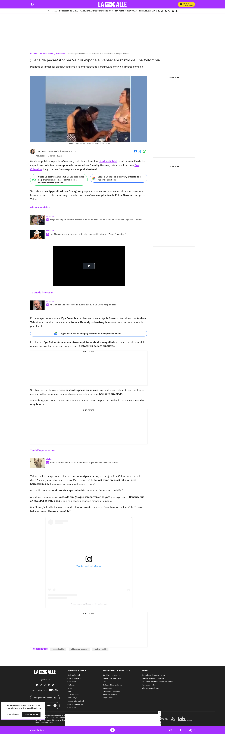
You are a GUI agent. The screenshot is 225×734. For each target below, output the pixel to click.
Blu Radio (71, 685)
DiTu (69, 691)
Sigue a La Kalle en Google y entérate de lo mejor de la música (91, 333)
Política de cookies (149, 685)
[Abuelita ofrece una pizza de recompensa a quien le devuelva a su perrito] (37, 463)
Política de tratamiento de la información (157, 682)
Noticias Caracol (73, 675)
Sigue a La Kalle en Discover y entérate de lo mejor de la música (119, 178)
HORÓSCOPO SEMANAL (68, 11)
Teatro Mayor (72, 698)
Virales (49, 459)
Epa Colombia (58, 649)
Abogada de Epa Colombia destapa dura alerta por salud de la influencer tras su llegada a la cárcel (96, 219)
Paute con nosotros (110, 695)
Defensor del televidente (112, 678)
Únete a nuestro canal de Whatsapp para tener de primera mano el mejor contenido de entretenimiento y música (61, 179)
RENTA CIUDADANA (147, 11)
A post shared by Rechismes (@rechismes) (89, 604)
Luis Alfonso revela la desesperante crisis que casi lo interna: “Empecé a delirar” (88, 234)
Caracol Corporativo (75, 704)
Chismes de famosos (79, 649)
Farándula (60, 53)
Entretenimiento (46, 53)
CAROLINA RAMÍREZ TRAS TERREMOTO (96, 11)
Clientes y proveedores (111, 691)
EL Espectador (73, 695)
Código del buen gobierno (112, 685)
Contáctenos (107, 688)
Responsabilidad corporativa (153, 678)
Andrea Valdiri (108, 161)
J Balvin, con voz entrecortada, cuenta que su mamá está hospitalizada (83, 304)
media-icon (112, 730)
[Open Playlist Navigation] (194, 730)
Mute (170, 730)
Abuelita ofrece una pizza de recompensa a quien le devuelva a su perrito (84, 462)
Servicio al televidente (111, 675)
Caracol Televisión (74, 678)
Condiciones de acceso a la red (153, 675)
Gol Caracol (71, 682)
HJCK (69, 688)
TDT (104, 682)
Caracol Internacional (75, 701)
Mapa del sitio (108, 698)
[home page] (112, 4)
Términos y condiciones (150, 688)
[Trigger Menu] (32, 4)
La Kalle (33, 53)
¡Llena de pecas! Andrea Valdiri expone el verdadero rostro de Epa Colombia (98, 53)
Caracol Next (72, 708)
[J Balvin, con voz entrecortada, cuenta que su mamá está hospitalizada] (37, 305)
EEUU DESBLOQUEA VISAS (126, 11)
